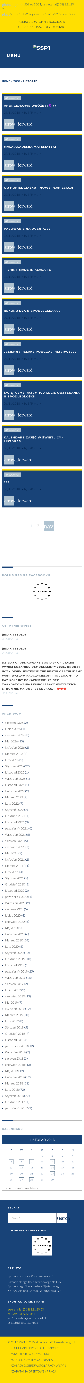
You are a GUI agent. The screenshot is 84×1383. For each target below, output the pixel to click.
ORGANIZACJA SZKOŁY (34, 27)
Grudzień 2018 (15, 1033)
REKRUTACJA (28, 21)
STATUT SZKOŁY (48, 1348)
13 (21, 1167)
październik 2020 (16, 896)
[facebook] (38, 38)
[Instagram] (46, 38)
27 (21, 1179)
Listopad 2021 (14, 822)
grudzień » (31, 1188)
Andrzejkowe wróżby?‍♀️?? (30, 105)
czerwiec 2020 (15, 921)
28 (31, 1179)
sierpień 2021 (14, 841)
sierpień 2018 (14, 1058)
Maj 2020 (11, 928)
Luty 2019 (12, 1021)
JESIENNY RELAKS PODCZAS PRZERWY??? (40, 352)
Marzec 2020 (14, 940)
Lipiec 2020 (13, 915)
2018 (16, 81)
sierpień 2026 (14, 722)
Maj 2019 (11, 1002)
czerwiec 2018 (15, 1064)
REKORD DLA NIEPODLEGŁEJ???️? (32, 311)
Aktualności (12, 98)
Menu (13, 56)
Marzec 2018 (14, 1083)
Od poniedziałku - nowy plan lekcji (38, 187)
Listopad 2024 (14, 785)
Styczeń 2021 (14, 878)
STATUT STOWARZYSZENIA (30, 1354)
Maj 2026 (11, 741)
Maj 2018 (11, 1071)
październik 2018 (16, 1046)
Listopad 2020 (14, 890)
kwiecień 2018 (15, 1077)
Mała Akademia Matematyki (30, 146)
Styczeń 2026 (14, 766)
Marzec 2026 (14, 753)
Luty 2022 (12, 803)
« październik (14, 1188)
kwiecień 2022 (15, 791)
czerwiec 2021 (15, 847)
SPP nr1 (33, 112)
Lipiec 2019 (13, 990)
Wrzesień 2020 (15, 903)
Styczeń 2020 (14, 952)
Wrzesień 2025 (15, 778)
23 (52, 1173)
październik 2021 (16, 828)
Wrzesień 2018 (15, 1052)
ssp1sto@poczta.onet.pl (23, 1322)
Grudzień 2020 (15, 884)
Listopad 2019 (14, 965)
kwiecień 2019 (15, 1008)
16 (52, 1167)
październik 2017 (16, 1108)
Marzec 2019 (14, 1015)
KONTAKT (59, 27)
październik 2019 (16, 971)
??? (7, 482)
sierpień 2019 (14, 984)
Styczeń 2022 (14, 809)
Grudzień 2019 (15, 959)
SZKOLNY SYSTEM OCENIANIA (32, 1359)
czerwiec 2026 (15, 735)
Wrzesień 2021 (15, 834)
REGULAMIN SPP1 (22, 1348)
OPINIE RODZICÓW (52, 21)
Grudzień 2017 (15, 1102)
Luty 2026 (12, 760)
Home (6, 81)
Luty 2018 (12, 1089)
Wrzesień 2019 (15, 977)
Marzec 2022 (14, 797)
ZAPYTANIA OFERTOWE (28, 1371)
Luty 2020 (12, 946)
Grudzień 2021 (15, 816)
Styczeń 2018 (14, 1095)
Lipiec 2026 (13, 729)
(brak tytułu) (14, 634)
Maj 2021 (11, 853)
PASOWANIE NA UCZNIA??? (27, 228)
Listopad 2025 (14, 772)
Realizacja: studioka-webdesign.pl (53, 1342)
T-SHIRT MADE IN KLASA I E (27, 270)
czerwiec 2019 (15, 996)
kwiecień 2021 (15, 859)
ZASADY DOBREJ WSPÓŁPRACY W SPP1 (39, 1365)
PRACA (51, 1371)
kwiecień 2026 (15, 747)
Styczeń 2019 (14, 1027)
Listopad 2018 (14, 1040)
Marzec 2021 (14, 865)
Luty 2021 (12, 872)
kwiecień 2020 (15, 934)
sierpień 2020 (14, 909)
